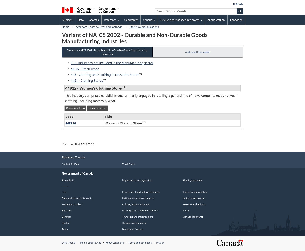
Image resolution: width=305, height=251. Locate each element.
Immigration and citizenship (77, 198)
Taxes (65, 229)
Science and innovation (195, 191)
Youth (186, 210)
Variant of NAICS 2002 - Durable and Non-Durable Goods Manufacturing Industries (107, 52)
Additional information (197, 51)
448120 (70, 123)
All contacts (68, 180)
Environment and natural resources (141, 191)
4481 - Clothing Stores (87, 80)
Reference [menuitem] (110, 20)
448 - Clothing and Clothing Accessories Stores (105, 74)
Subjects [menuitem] (67, 20)
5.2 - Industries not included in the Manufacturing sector (112, 63)
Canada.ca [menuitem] (236, 20)
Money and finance (132, 229)
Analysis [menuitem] (94, 20)
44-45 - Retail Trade (85, 69)
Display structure (97, 108)
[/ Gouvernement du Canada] (90, 10)
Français (238, 3)
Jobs (64, 191)
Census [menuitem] (147, 20)
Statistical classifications (144, 27)
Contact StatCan (70, 164)
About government (193, 180)
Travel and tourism (72, 204)
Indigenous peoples (193, 198)
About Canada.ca (115, 242)
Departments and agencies (136, 180)
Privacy (160, 242)
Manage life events (193, 216)
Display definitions (75, 108)
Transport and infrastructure (137, 216)
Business (66, 210)
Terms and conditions (140, 242)
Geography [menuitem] (131, 20)
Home (65, 27)
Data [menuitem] (81, 20)
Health (65, 222)
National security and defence (138, 198)
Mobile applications (90, 242)
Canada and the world (134, 222)
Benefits (66, 216)
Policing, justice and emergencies (140, 210)
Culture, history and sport (136, 204)
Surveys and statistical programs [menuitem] (179, 20)
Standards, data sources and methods (99, 27)
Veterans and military (194, 204)
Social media (68, 242)
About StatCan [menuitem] (216, 20)
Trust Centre (129, 164)
